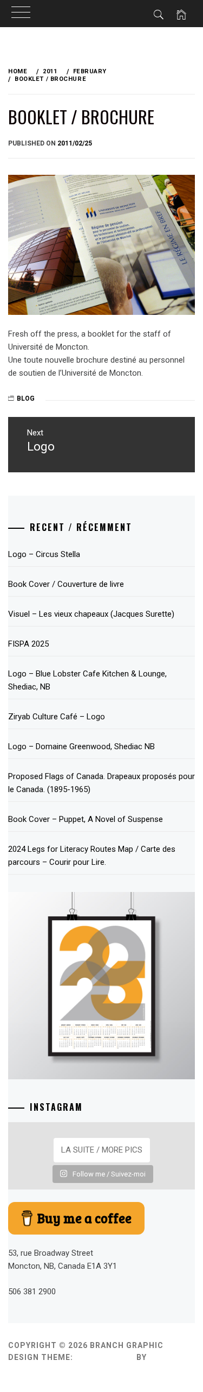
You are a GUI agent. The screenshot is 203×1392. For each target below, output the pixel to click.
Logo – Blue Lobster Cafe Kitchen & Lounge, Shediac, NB (87, 680)
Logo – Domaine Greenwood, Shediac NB (81, 746)
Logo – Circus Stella (44, 554)
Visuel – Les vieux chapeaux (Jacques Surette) (91, 614)
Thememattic (39, 1369)
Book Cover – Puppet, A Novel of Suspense (85, 819)
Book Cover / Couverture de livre (66, 584)
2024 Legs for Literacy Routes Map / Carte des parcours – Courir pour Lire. (91, 855)
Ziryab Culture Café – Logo (56, 717)
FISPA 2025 (28, 644)
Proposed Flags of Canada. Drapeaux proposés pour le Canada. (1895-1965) (101, 782)
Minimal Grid (104, 1357)
